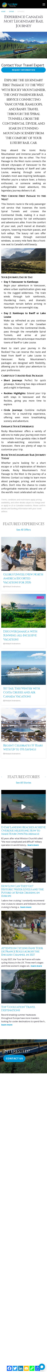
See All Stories (23, 782)
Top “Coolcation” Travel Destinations (18, 1008)
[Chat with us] (42, 1367)
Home (3, 11)
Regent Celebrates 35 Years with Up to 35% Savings (23, 747)
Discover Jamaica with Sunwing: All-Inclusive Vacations (20, 635)
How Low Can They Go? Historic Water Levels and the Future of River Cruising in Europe (22, 891)
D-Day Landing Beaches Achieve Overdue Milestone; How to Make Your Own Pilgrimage (23, 830)
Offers (11, 11)
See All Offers (23, 529)
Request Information (23, 70)
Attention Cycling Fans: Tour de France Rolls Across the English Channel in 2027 (22, 951)
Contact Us (14, 1058)
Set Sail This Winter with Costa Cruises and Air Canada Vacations (21, 692)
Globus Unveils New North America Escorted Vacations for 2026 (23, 578)
